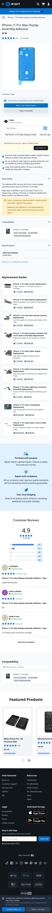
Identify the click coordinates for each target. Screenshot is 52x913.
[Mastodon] (31, 863)
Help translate (24, 855)
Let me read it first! (11, 843)
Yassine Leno (14, 616)
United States (12, 909)
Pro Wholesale (32, 784)
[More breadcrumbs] (3, 17)
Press (29, 795)
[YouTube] (26, 863)
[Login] (49, 4)
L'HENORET (13, 566)
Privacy (5, 815)
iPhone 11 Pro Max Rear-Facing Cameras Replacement (30, 316)
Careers (5, 791)
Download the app (36, 806)
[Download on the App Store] (37, 812)
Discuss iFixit (7, 788)
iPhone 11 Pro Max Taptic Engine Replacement (26, 352)
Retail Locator (32, 788)
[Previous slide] (23, 760)
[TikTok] (6, 863)
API (3, 795)
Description (7, 178)
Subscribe (44, 839)
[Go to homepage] (14, 4)
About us (5, 780)
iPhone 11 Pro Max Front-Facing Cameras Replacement (30, 370)
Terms (4, 819)
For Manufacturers (34, 791)
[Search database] (38, 4)
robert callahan (15, 591)
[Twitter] (16, 863)
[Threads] (40, 863)
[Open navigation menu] (2, 4)
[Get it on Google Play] (37, 820)
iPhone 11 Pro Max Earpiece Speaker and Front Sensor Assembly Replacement (30, 334)
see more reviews (26, 642)
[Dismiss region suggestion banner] (49, 898)
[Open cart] (43, 4)
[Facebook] (11, 863)
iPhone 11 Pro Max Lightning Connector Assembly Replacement (30, 388)
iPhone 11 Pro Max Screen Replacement (29, 284)
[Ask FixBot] (45, 128)
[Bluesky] (35, 863)
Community (31, 780)
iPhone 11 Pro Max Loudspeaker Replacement (26, 406)
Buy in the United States (26, 105)
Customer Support (9, 784)
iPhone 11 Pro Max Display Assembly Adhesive (26, 17)
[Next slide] (29, 760)
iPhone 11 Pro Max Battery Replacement (30, 299)
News (29, 799)
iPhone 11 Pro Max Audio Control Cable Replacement (29, 424)
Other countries (38, 909)
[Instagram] (21, 863)
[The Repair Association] (45, 863)
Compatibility (8, 222)
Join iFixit (41, 148)
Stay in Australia (26, 111)
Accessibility (7, 811)
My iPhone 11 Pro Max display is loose (20, 134)
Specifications (8, 245)
